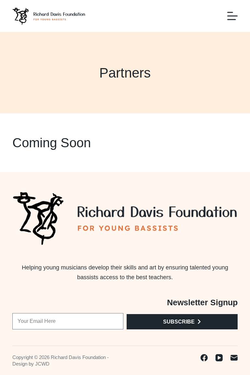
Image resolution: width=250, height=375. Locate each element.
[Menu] (232, 16)
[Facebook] (204, 357)
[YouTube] (219, 357)
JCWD (42, 364)
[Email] (234, 357)
